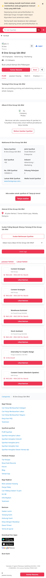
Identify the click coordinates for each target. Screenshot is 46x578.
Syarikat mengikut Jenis (10, 443)
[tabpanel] (23, 246)
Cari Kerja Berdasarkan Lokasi (13, 411)
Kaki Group (14, 272)
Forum (4, 467)
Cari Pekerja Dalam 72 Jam (11, 491)
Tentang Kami (7, 515)
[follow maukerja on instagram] (18, 558)
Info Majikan (6, 498)
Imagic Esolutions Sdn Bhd (19, 355)
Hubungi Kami (7, 518)
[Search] (39, 30)
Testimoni (5, 422)
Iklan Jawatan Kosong (10, 484)
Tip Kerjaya (6, 460)
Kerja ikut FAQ (7, 418)
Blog (3, 470)
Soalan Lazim (7, 511)
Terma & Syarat (7, 529)
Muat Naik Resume (9, 463)
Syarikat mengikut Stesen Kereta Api (15, 450)
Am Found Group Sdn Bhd (19, 313)
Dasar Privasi (7, 525)
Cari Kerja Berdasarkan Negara (13, 415)
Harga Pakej (6, 487)
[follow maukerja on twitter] (8, 558)
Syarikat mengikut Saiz (10, 446)
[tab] (23, 236)
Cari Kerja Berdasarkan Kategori (14, 408)
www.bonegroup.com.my (13, 181)
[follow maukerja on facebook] (3, 558)
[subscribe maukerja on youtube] (13, 558)
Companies (6, 397)
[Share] (42, 70)
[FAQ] (32, 46)
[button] (23, 243)
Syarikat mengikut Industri (12, 439)
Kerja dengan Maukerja (10, 522)
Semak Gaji (6, 474)
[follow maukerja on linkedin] (22, 558)
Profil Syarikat (7, 432)
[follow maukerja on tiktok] (27, 558)
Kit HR (4, 494)
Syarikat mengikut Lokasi (11, 436)
